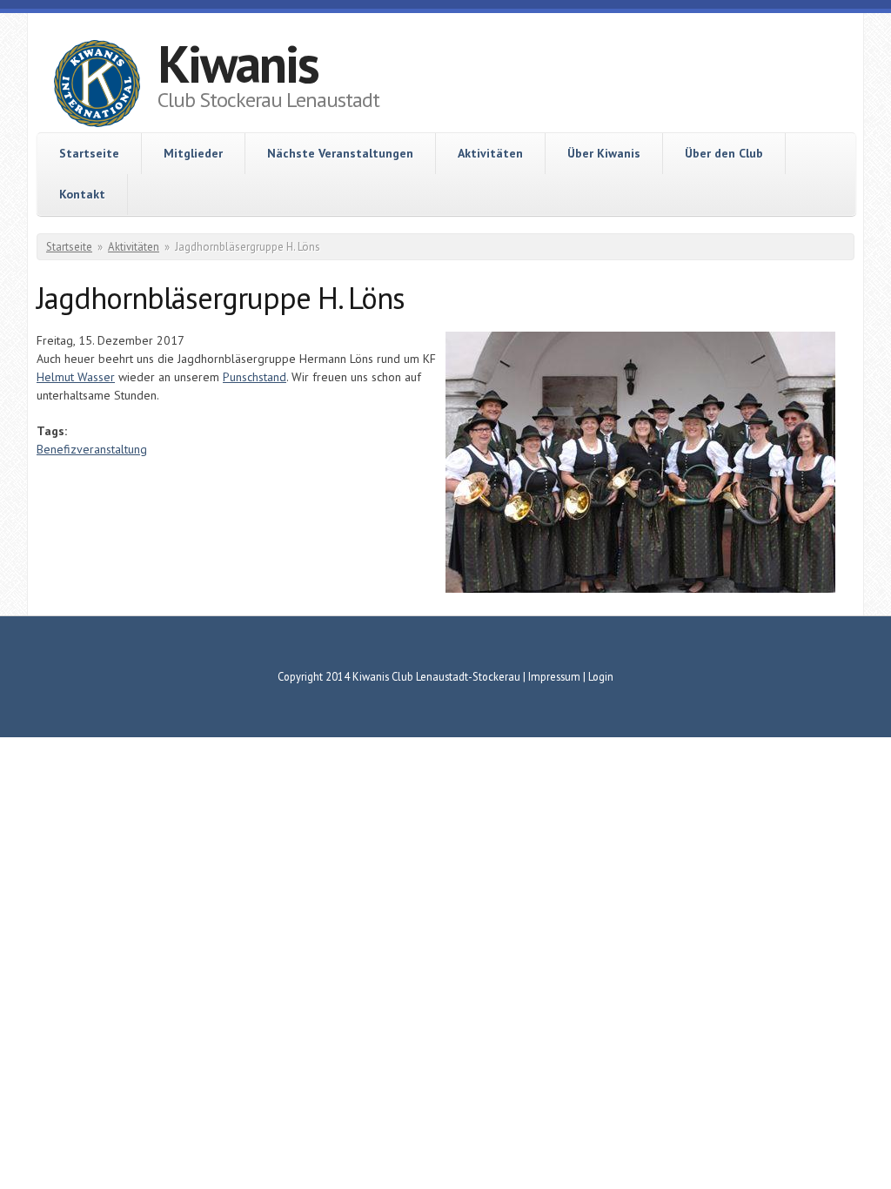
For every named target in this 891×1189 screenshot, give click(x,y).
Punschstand (254, 377)
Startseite (89, 153)
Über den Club (724, 153)
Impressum (554, 676)
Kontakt (82, 194)
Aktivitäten (490, 153)
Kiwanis (237, 63)
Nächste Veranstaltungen (340, 153)
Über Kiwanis (603, 153)
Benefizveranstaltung (92, 449)
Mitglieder (193, 153)
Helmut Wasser (76, 377)
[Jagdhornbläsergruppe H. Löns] (640, 588)
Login (600, 676)
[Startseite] (97, 86)
